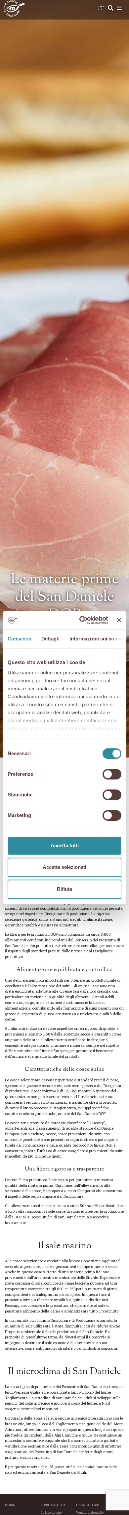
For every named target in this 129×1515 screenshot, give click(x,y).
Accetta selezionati (64, 867)
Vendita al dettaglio (90, 1512)
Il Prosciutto (53, 1505)
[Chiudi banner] (119, 620)
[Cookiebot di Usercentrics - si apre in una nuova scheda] (81, 620)
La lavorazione (51, 1512)
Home (10, 1505)
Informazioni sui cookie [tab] (96, 638)
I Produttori (87, 1505)
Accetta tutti (65, 845)
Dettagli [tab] (50, 638)
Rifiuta (64, 889)
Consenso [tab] (19, 638)
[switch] (112, 774)
